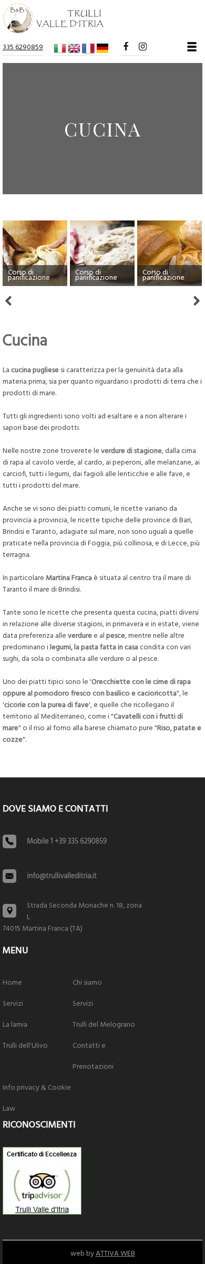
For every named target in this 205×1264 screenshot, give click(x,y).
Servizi (13, 1004)
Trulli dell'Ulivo (25, 1046)
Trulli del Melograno (104, 1025)
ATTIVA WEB (115, 1254)
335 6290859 (23, 47)
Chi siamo (87, 983)
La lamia (15, 1025)
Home (12, 983)
